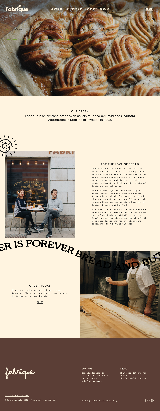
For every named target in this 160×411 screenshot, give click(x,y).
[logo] (17, 8)
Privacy (86, 401)
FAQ (115, 401)
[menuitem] (149, 8)
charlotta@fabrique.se (133, 378)
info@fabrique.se (92, 381)
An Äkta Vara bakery (17, 396)
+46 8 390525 (89, 378)
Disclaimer (105, 401)
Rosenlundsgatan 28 (93, 373)
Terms (95, 401)
